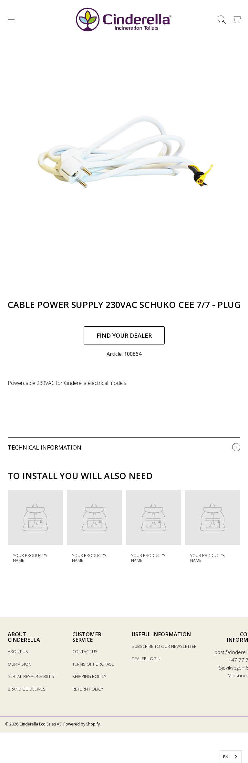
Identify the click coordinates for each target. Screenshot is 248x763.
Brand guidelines (27, 689)
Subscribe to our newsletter (164, 646)
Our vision (19, 664)
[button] (11, 20)
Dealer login (146, 658)
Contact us (85, 651)
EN (225, 756)
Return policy (87, 689)
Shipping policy (89, 676)
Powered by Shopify (81, 724)
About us (18, 651)
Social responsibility (31, 676)
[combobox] (231, 756)
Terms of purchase (93, 664)
